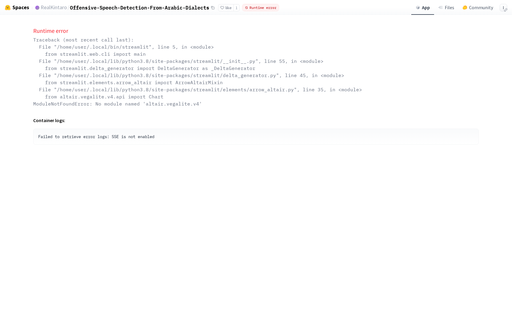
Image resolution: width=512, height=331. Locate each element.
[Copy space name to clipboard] (213, 7)
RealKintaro (54, 7)
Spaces (20, 7)
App (426, 7)
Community (481, 7)
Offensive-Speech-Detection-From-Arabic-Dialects (139, 7)
